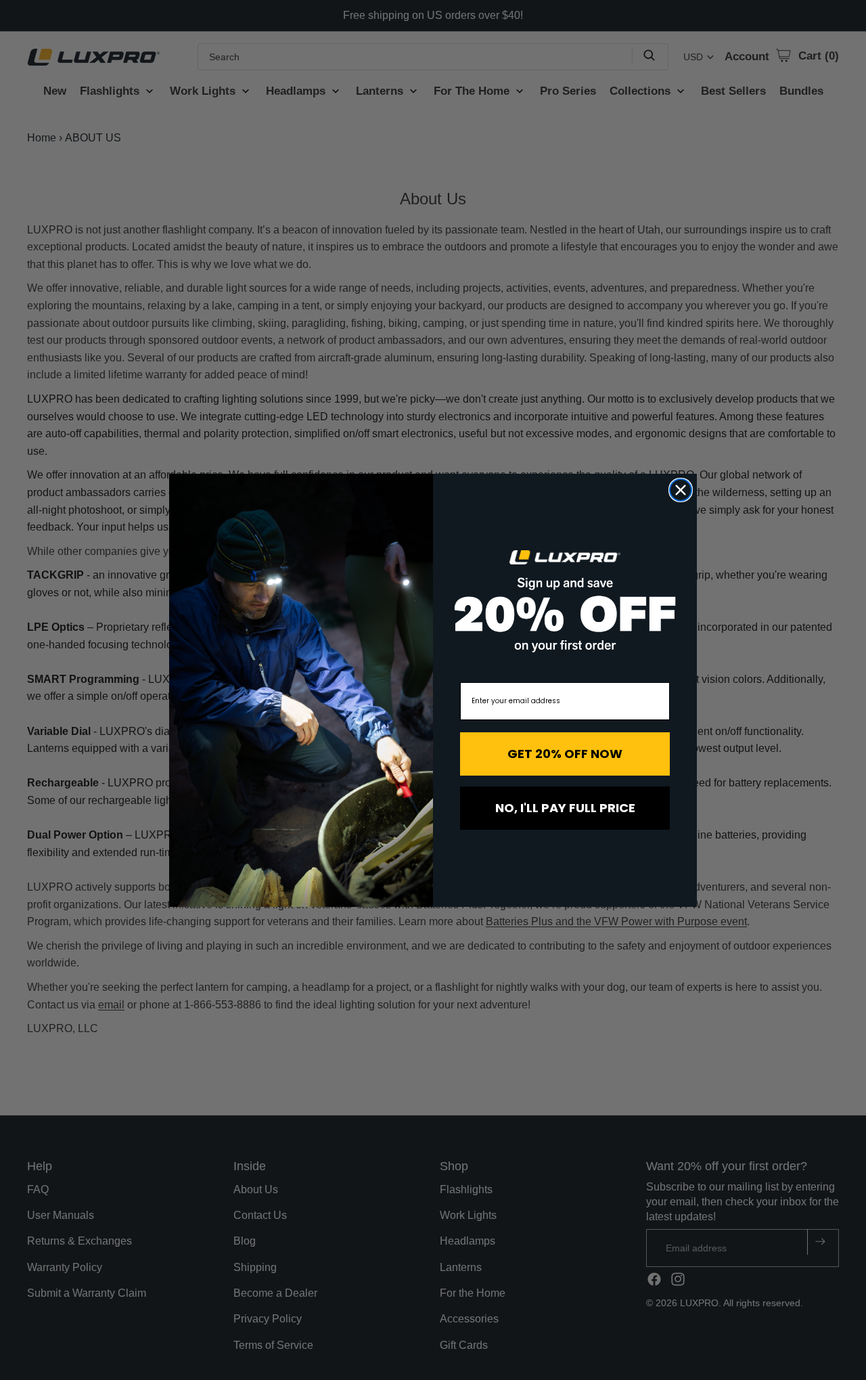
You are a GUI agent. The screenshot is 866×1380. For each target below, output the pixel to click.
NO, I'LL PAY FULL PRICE (565, 807)
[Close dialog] (680, 490)
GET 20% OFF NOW (564, 753)
